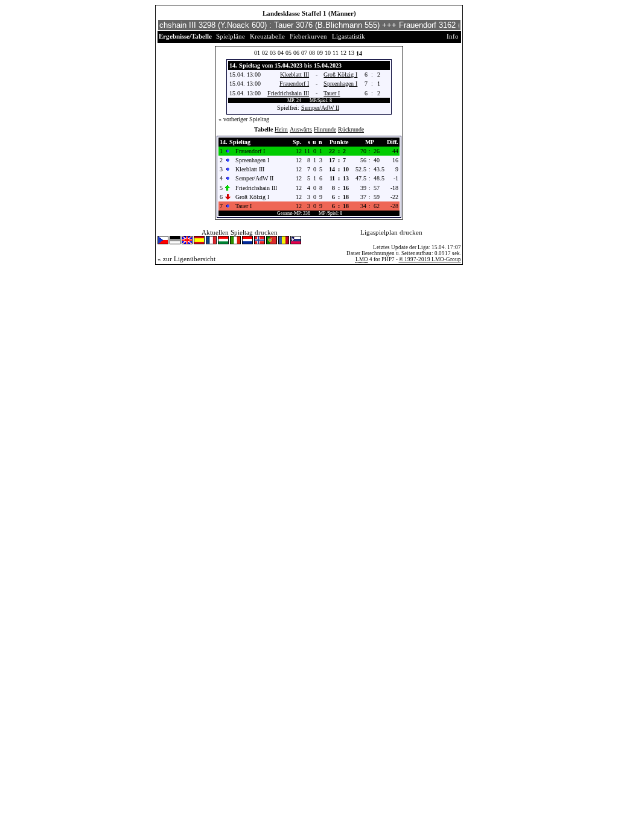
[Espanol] (199, 241)
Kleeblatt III (294, 74)
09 (320, 52)
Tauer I (331, 93)
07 (304, 52)
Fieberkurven (308, 36)
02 (265, 52)
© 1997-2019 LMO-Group (430, 259)
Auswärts (301, 129)
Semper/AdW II (320, 107)
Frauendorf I (294, 83)
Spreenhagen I (340, 83)
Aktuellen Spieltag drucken (240, 232)
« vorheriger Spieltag (243, 119)
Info (453, 36)
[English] (187, 241)
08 (312, 52)
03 (273, 52)
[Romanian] (283, 241)
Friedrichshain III (288, 93)
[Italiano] (235, 241)
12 (343, 52)
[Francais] (211, 241)
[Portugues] (271, 241)
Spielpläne (230, 36)
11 (336, 52)
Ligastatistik (348, 36)
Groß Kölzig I (340, 74)
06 (296, 52)
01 (257, 52)
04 (281, 52)
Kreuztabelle (267, 36)
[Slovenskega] (295, 241)
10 (328, 52)
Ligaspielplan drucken (391, 232)
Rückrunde (351, 129)
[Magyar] (223, 241)
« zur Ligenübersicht (186, 258)
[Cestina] (163, 241)
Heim (281, 129)
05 (288, 52)
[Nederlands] (247, 241)
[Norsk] (259, 241)
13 (351, 52)
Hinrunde (325, 129)
